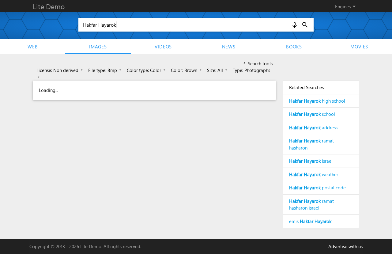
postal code (317, 187)
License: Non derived (60, 70)
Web (33, 47)
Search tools (257, 63)
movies (359, 47)
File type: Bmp (105, 70)
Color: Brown (187, 70)
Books (294, 47)
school (312, 114)
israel (311, 161)
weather (313, 174)
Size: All (217, 70)
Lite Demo (49, 6)
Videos (163, 47)
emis (310, 221)
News (229, 47)
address (313, 127)
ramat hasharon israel (311, 204)
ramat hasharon (311, 144)
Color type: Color (147, 70)
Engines (346, 6)
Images (98, 47)
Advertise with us (345, 246)
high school (317, 101)
